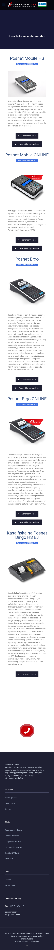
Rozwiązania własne (13, 830)
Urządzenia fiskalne (13, 841)
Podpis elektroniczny (13, 847)
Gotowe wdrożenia (12, 836)
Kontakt (8, 809)
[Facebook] (27, 945)
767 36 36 (14, 906)
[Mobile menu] (3, 4)
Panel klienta (10, 803)
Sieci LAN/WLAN (12, 853)
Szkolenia (9, 859)
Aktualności (10, 885)
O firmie (8, 880)
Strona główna (11, 797)
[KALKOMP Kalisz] (27, 3)
